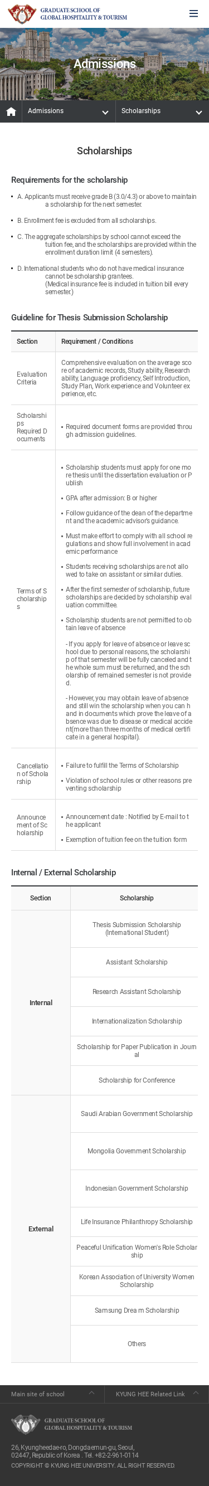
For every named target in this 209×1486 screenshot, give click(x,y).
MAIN (11, 111)
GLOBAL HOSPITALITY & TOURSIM (67, 14)
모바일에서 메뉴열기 (193, 14)
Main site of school (38, 1394)
